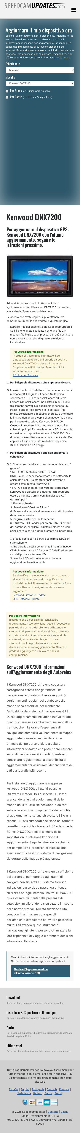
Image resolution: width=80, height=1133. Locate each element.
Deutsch (52, 1089)
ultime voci (14, 1045)
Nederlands (24, 1093)
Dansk (48, 1093)
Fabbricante (13, 63)
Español (13, 1089)
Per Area (30, 90)
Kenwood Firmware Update (29, 595)
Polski (58, 1093)
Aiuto (10, 1027)
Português (38, 1089)
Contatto (53, 1111)
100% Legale (63, 57)
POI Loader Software (25, 375)
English (25, 1089)
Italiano (37, 1093)
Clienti (64, 1111)
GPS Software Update (26, 598)
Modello (10, 77)
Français (64, 1089)
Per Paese (31, 96)
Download (13, 997)
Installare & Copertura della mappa (31, 1012)
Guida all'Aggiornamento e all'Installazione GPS (31, 971)
